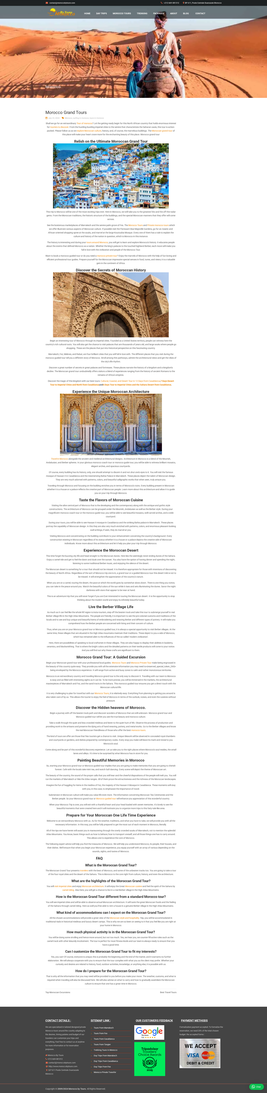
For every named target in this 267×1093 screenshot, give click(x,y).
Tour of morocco (84, 123)
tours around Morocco (97, 242)
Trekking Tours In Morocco (105, 1050)
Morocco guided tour (106, 798)
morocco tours (138, 730)
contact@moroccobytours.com (62, 1063)
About (173, 13)
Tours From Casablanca (104, 1039)
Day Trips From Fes (102, 1067)
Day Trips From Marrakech (105, 1055)
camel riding (68, 890)
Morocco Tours (122, 13)
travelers (84, 870)
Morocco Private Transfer (105, 1072)
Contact (200, 13)
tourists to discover (59, 127)
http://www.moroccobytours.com (62, 1066)
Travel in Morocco (59, 459)
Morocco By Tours (55, 1055)
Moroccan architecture (93, 886)
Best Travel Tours (168, 992)
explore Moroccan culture (89, 131)
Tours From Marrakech (104, 1028)
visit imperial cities (63, 886)
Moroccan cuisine (133, 886)
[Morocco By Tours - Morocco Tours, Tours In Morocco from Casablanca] (60, 11)
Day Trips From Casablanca (106, 1061)
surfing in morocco (81, 118)
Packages (158, 13)
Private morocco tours (158, 225)
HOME (87, 13)
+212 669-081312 (171, 3)
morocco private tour (107, 256)
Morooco (68, 118)
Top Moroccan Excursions (57, 992)
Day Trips (101, 13)
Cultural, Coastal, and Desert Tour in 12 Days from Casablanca (130, 381)
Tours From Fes (100, 1033)
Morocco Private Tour (141, 663)
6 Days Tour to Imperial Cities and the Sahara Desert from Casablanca (137, 384)
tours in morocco (97, 118)
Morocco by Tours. (77, 1089)
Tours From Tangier (102, 1044)
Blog (186, 13)
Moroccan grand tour (162, 131)
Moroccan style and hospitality (124, 918)
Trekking (142, 13)
